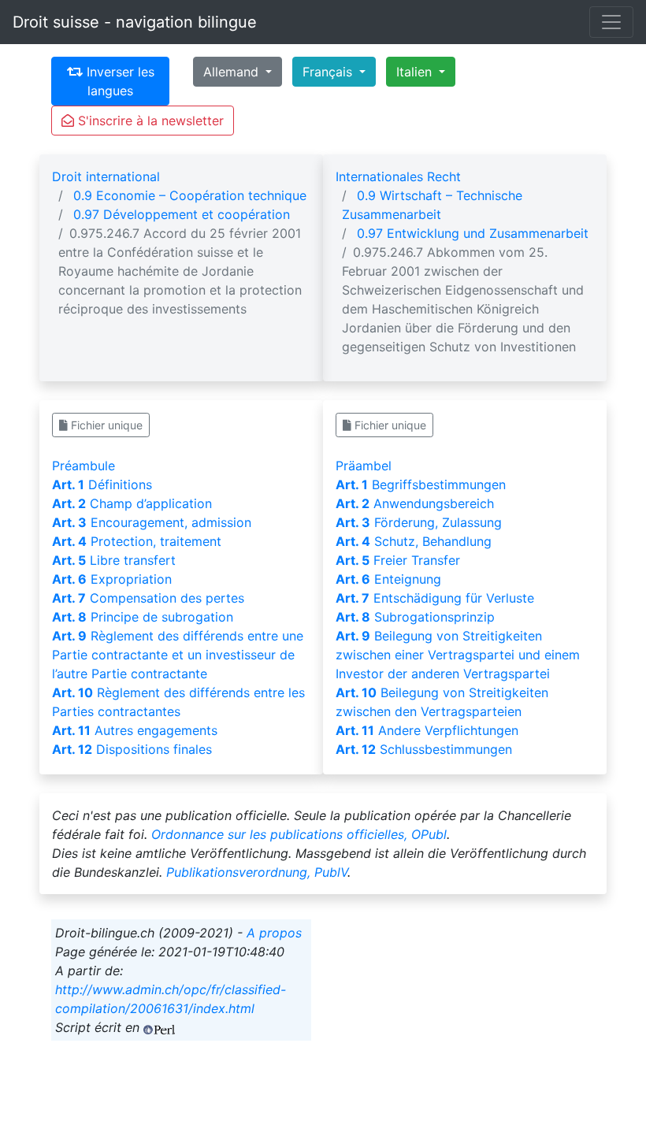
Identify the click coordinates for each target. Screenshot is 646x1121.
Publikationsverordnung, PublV (256, 872)
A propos (274, 933)
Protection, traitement (136, 541)
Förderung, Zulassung (419, 522)
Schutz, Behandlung (414, 541)
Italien (416, 72)
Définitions (102, 484)
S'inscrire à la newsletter (149, 120)
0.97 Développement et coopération (181, 214)
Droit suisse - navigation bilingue (135, 22)
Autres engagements (134, 730)
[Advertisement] (465, 1017)
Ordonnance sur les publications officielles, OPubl (299, 834)
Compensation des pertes (148, 598)
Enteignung (388, 579)
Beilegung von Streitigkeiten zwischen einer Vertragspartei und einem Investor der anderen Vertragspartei (458, 654)
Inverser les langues (118, 81)
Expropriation (112, 579)
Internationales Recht (398, 176)
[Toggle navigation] (611, 22)
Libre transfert (114, 560)
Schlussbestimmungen (424, 749)
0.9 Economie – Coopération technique (189, 195)
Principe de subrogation (142, 617)
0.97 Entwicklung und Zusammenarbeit (472, 233)
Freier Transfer (398, 560)
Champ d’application (132, 503)
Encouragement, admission (151, 522)
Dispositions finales (132, 749)
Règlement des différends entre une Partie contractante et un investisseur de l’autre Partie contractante (177, 654)
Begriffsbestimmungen (421, 484)
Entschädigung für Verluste (435, 598)
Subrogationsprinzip (415, 617)
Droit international (106, 176)
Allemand (232, 72)
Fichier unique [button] (105, 425)
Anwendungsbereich (415, 503)
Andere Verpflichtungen (427, 730)
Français (329, 72)
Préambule (83, 465)
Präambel (364, 465)
